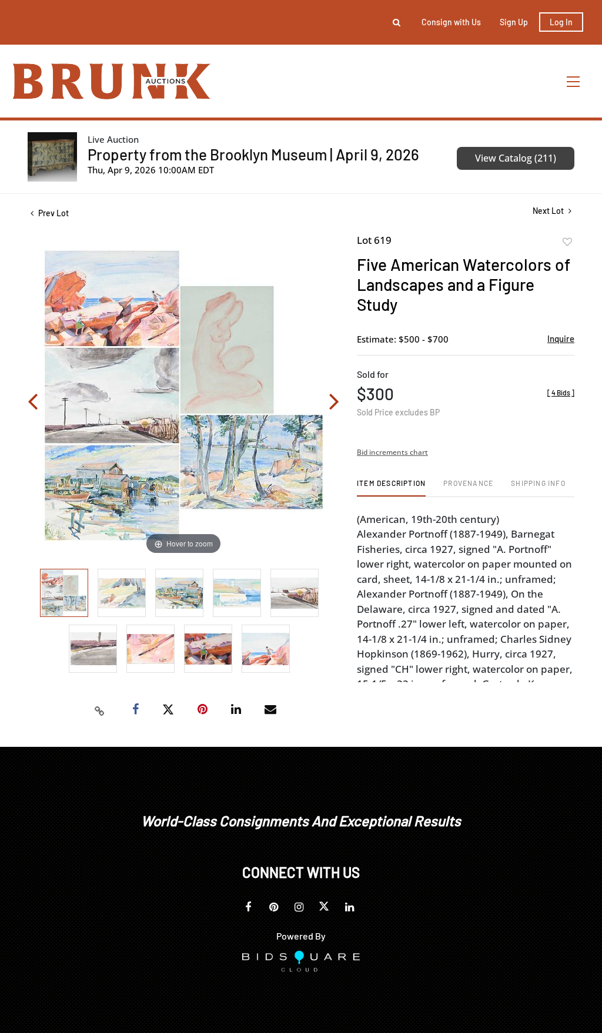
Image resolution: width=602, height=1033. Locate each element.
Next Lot (549, 211)
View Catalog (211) (515, 158)
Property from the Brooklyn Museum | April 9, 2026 (253, 154)
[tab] (391, 487)
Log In (561, 22)
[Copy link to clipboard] (100, 710)
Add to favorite (567, 242)
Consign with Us (451, 22)
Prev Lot (52, 213)
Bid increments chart (392, 452)
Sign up (514, 22)
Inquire (560, 338)
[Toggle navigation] (573, 81)
